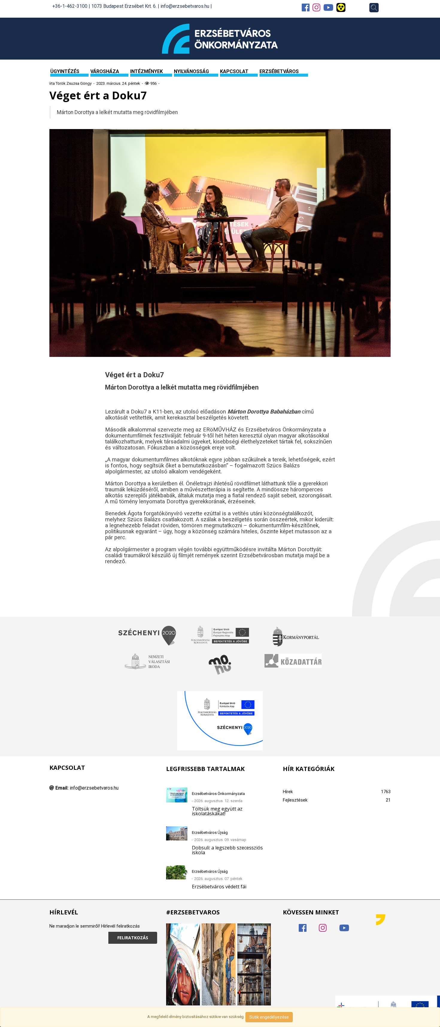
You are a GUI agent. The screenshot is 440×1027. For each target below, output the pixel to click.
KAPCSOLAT (234, 71)
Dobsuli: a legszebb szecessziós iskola (227, 850)
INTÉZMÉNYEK (146, 71)
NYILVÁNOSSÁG (191, 71)
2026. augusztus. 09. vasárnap (220, 839)
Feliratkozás (132, 937)
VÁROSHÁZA (104, 71)
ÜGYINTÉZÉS (64, 71)
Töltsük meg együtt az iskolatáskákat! (217, 811)
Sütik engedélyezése (269, 1017)
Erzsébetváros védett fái (219, 886)
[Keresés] (374, 7)
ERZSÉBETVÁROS (279, 71)
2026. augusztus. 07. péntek (218, 878)
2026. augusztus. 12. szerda (218, 801)
